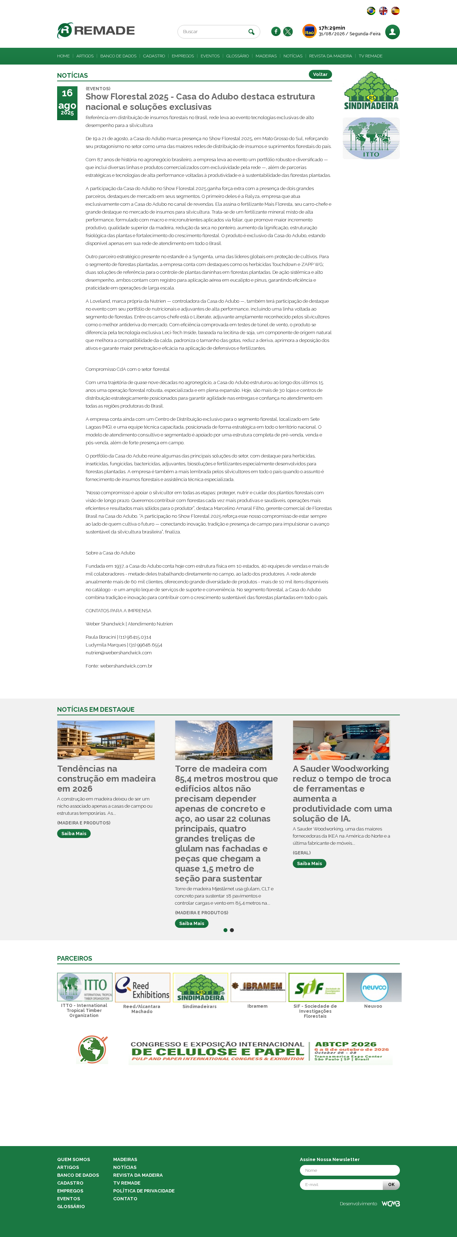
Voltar (320, 74)
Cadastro (154, 55)
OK (391, 1184)
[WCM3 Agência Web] (391, 1204)
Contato (125, 1198)
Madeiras (266, 55)
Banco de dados (118, 55)
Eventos (210, 55)
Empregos (183, 55)
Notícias (292, 55)
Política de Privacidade (144, 1190)
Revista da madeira (330, 55)
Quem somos (73, 1159)
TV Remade (370, 55)
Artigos (85, 55)
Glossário (237, 55)
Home (63, 55)
